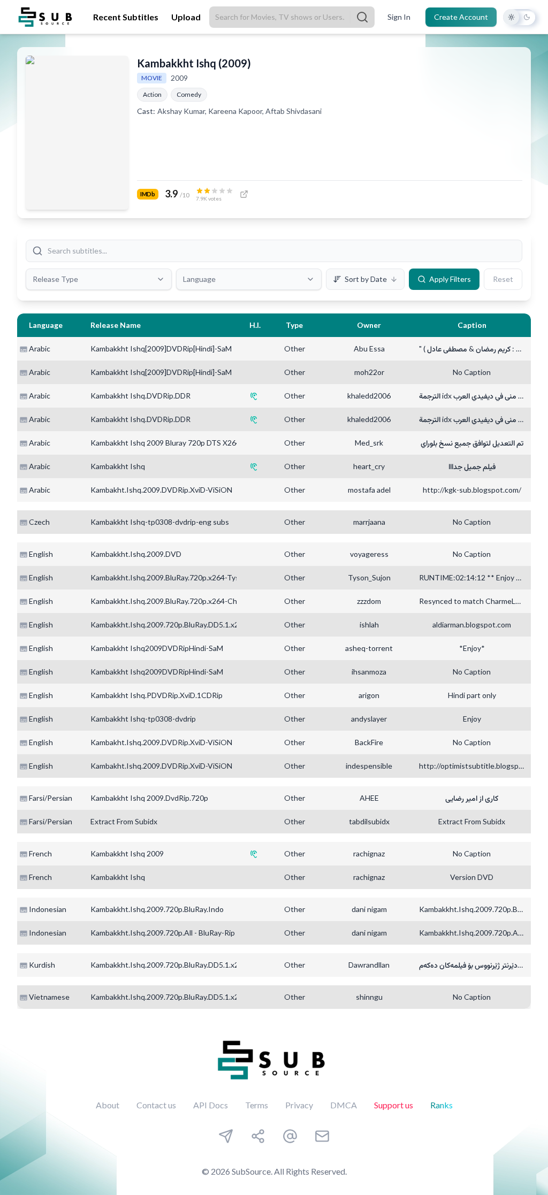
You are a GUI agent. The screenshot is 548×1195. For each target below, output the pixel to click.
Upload (186, 17)
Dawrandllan (369, 964)
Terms (256, 1105)
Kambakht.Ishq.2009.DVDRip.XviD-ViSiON (161, 489)
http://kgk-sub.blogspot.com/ (472, 489)
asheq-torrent (369, 648)
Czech (39, 521)
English (41, 553)
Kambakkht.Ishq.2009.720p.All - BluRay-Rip (162, 932)
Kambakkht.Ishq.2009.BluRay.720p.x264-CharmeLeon (180, 601)
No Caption (472, 372)
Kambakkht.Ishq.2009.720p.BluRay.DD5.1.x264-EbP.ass (182, 996)
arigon (369, 695)
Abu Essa (369, 348)
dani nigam (369, 909)
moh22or (369, 372)
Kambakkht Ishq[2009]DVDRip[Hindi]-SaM (161, 348)
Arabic (39, 348)
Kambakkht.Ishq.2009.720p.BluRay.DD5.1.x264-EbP (176, 624)
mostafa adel (369, 489)
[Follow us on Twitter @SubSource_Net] (290, 1136)
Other (294, 348)
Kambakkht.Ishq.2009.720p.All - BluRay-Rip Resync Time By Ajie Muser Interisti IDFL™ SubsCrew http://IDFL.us (471, 932)
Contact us (156, 1105)
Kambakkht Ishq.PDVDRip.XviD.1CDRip (156, 695)
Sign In (398, 16)
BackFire (369, 742)
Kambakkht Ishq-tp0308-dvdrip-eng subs (159, 521)
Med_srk (369, 442)
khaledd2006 (369, 395)
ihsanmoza (369, 671)
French (40, 853)
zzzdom (369, 601)
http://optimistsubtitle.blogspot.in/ (471, 765)
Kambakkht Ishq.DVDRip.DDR (140, 395)
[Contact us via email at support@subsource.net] (322, 1136)
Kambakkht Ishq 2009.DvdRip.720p (149, 797)
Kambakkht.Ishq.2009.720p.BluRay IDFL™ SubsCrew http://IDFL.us (471, 909)
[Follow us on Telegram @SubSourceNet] (225, 1136)
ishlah (369, 624)
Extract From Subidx (123, 821)
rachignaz (369, 853)
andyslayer (369, 718)
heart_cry (369, 466)
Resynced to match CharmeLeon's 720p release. (471, 601)
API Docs (210, 1105)
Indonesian (47, 909)
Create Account (461, 16)
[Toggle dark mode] (519, 17)
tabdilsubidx (369, 821)
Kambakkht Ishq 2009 (127, 853)
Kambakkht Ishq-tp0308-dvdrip (143, 718)
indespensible (369, 765)
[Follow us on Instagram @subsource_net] (257, 1136)
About (107, 1105)
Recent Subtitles (125, 17)
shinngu (369, 996)
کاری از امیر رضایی (471, 797)
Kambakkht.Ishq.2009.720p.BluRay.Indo (157, 909)
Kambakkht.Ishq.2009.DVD (135, 553)
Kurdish (42, 964)
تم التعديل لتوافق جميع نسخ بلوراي (472, 442)
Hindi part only (472, 695)
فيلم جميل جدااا (472, 466)
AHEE (369, 797)
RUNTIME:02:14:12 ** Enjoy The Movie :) (471, 577)
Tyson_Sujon (369, 577)
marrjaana (369, 521)
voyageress (369, 553)
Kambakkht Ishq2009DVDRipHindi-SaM (156, 648)
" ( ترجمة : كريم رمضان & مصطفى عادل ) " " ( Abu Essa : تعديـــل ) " (471, 348)
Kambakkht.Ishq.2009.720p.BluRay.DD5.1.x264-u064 (178, 964)
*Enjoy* (472, 648)
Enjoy (472, 718)
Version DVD (471, 877)
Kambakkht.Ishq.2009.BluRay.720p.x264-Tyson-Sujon (179, 577)
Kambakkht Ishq (117, 466)
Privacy (299, 1105)
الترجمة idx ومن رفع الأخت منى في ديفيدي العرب (471, 395)
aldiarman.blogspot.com (471, 624)
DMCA (343, 1105)
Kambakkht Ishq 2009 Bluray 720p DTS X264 (165, 442)
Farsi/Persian (50, 797)
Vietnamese (49, 996)
